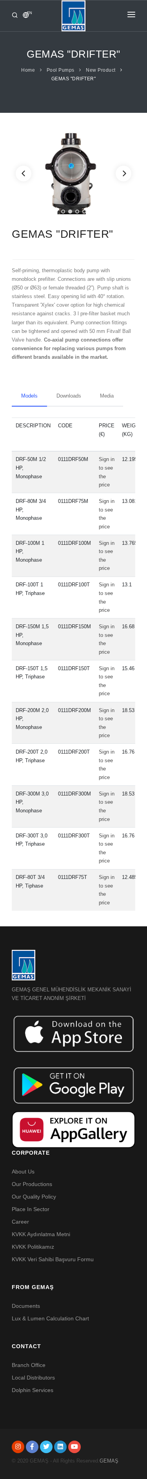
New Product (101, 70)
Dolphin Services (32, 1390)
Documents (26, 1306)
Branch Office (28, 1365)
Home (28, 70)
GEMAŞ (109, 1461)
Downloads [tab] (68, 396)
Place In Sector (30, 1209)
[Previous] (23, 173)
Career (20, 1222)
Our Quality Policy (34, 1196)
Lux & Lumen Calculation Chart (50, 1318)
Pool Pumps (60, 70)
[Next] (123, 173)
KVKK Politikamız (33, 1247)
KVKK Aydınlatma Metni (41, 1234)
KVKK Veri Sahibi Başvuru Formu (53, 1259)
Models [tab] (29, 396)
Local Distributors (33, 1377)
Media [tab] (107, 396)
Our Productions (32, 1184)
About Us (23, 1171)
